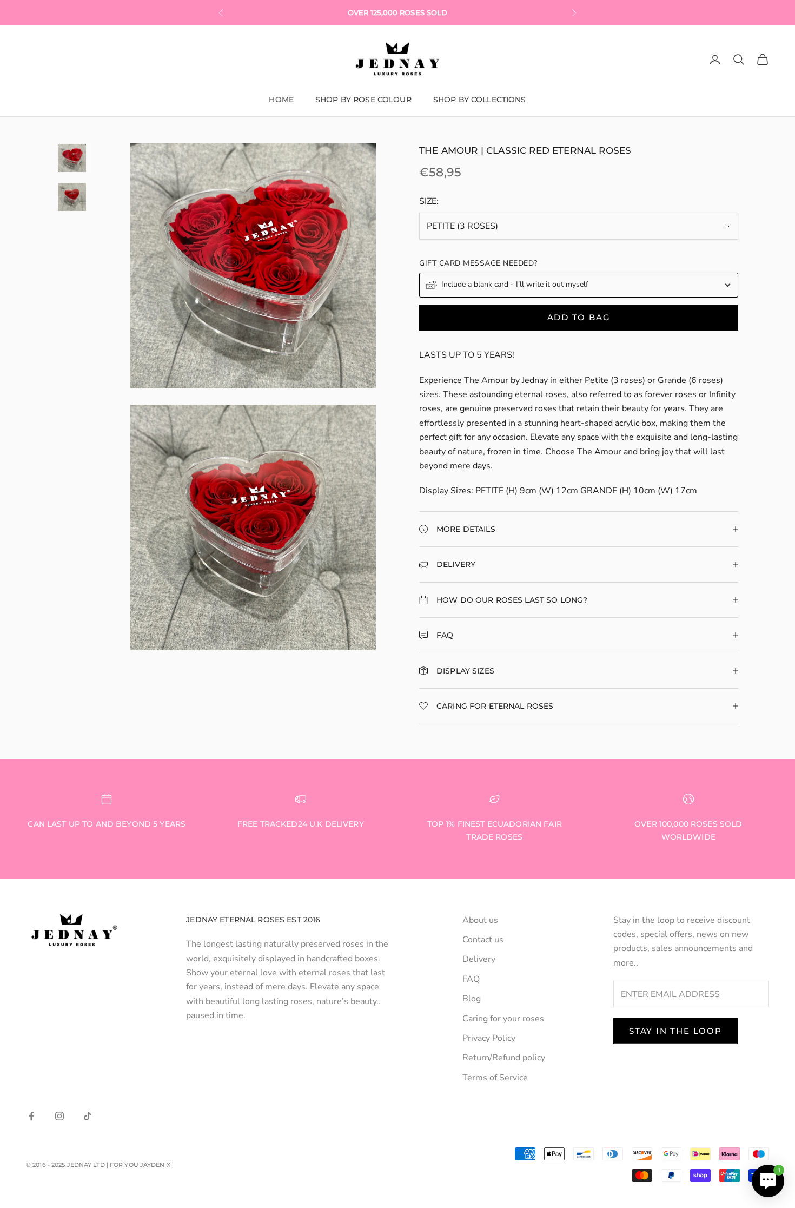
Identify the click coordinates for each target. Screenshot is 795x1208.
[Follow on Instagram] (59, 1116)
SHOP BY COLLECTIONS (479, 99)
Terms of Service (495, 1078)
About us (480, 920)
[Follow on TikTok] (87, 1116)
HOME (281, 99)
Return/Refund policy (503, 1058)
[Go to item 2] (72, 197)
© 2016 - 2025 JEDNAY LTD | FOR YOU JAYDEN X (98, 1165)
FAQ (471, 979)
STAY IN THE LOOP (675, 1031)
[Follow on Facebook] (31, 1116)
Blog (471, 999)
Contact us (483, 940)
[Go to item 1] (72, 158)
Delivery (478, 959)
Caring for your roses (503, 1019)
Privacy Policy (488, 1038)
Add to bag (579, 317)
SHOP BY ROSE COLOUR (363, 99)
